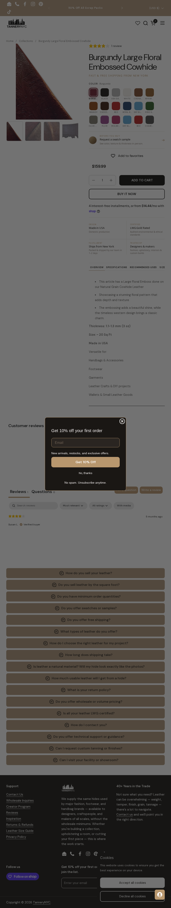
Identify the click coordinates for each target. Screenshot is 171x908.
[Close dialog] (122, 421)
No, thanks (85, 473)
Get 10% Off (85, 462)
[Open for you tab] (160, 895)
